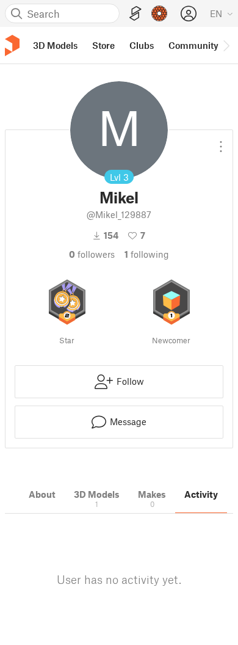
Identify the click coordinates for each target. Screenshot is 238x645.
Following (146, 254)
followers (92, 254)
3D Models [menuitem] (55, 45)
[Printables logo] (12, 45)
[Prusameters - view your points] (159, 13)
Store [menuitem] (103, 45)
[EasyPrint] (135, 13)
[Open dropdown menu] (221, 141)
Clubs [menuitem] (141, 45)
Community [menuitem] (193, 45)
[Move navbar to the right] (226, 45)
